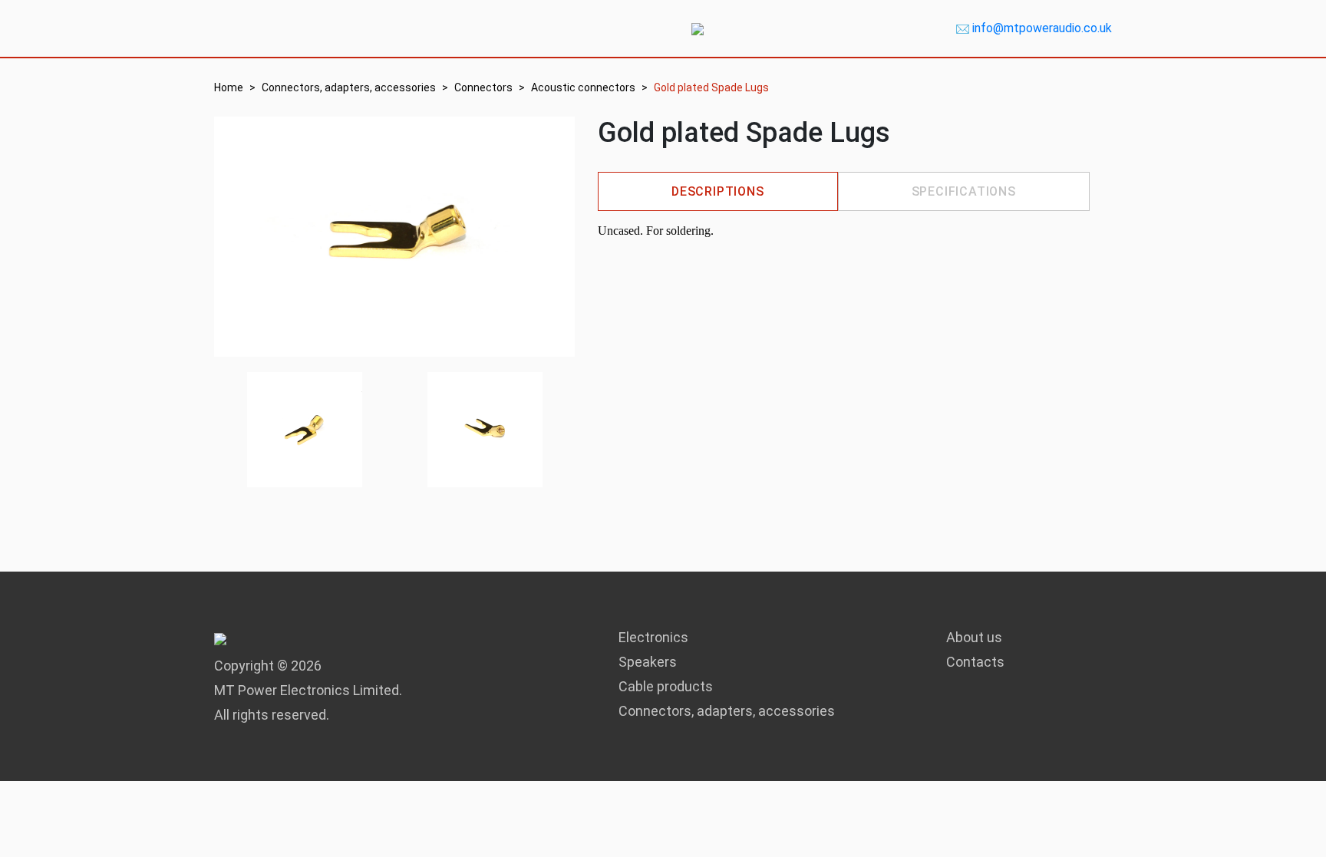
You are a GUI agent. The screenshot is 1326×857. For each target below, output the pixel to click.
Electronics (653, 637)
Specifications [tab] (964, 191)
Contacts (975, 662)
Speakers (647, 662)
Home (228, 87)
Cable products (665, 686)
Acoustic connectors (583, 87)
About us (974, 637)
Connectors (483, 87)
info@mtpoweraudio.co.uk (1042, 28)
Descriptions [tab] (717, 191)
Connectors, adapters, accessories (349, 87)
